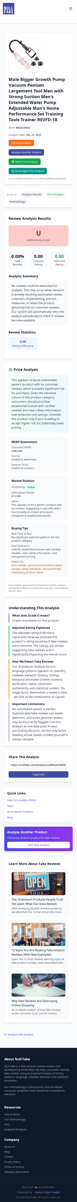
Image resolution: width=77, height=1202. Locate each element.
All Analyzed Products (20, 811)
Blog (10, 817)
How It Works (12, 1114)
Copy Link (38, 774)
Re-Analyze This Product (29, 171)
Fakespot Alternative (16, 1172)
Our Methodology (14, 1119)
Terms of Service (14, 1167)
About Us (9, 1146)
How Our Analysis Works (21, 800)
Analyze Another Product (26, 152)
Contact (8, 1156)
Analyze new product (20, 1034)
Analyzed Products (15, 1129)
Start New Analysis (38, 845)
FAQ (6, 1124)
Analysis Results (32, 194)
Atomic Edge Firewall (47, 1192)
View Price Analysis (26, 161)
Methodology (17, 201)
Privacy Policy (12, 1162)
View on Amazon (21, 143)
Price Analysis (55, 194)
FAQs (10, 806)
